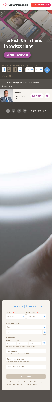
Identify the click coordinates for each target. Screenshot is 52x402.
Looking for (18, 65)
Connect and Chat (17, 54)
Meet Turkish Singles (11, 82)
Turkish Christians (31, 82)
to (36, 65)
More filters (9, 76)
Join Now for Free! (41, 5)
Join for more (37, 110)
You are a (6, 65)
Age (27, 65)
